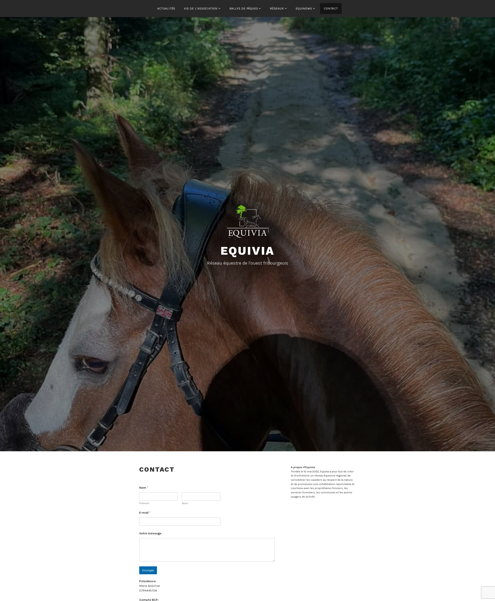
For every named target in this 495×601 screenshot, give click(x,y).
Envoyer (148, 570)
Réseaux (277, 8)
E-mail (145, 512)
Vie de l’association (201, 8)
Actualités (166, 8)
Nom (185, 503)
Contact (331, 8)
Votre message (150, 533)
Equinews (304, 8)
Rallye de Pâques (244, 8)
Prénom (144, 503)
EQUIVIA (247, 251)
